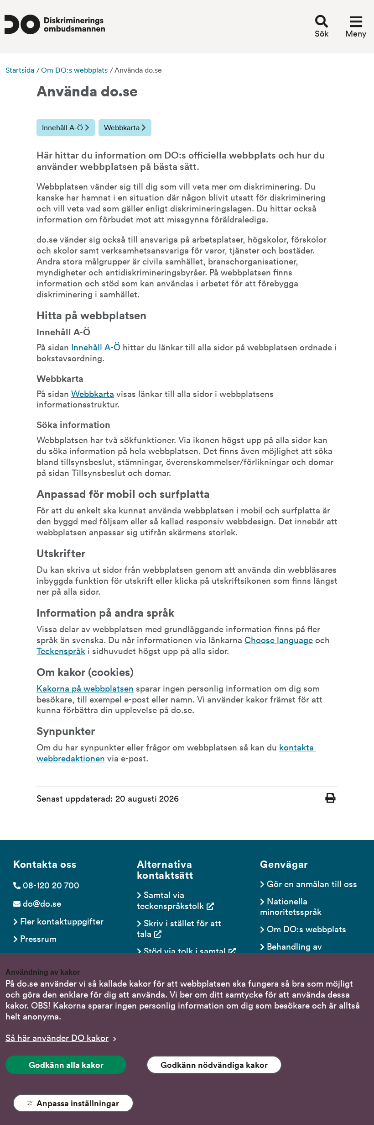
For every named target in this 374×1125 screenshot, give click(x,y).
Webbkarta (122, 127)
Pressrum (38, 938)
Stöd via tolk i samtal (185, 950)
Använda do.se (138, 69)
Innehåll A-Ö (63, 127)
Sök (321, 33)
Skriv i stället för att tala (180, 928)
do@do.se (42, 903)
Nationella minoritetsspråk (291, 906)
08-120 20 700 (51, 885)
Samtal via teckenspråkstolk (170, 899)
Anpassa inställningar (77, 1103)
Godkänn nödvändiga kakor (214, 1064)
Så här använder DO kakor (57, 1037)
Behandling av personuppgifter (292, 951)
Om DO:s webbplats (74, 69)
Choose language (278, 639)
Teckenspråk (60, 650)
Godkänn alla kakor (66, 1064)
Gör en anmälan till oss (312, 883)
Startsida (19, 69)
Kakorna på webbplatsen (85, 688)
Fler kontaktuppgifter (62, 921)
